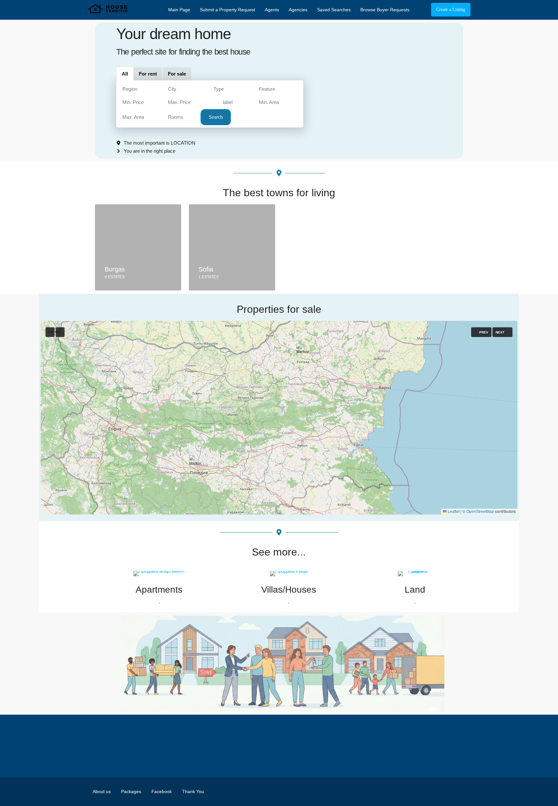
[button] (360, 439)
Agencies (298, 9)
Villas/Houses (288, 590)
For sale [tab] (177, 74)
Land (415, 590)
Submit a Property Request (227, 9)
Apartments (159, 590)
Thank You (193, 791)
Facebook (161, 791)
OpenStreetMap (480, 511)
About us (102, 791)
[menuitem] (421, 9)
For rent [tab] (148, 74)
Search (216, 117)
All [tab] (125, 74)
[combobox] (141, 89)
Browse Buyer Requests (384, 9)
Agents (272, 9)
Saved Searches (334, 9)
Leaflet (453, 511)
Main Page (179, 9)
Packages (131, 791)
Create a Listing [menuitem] (450, 9)
